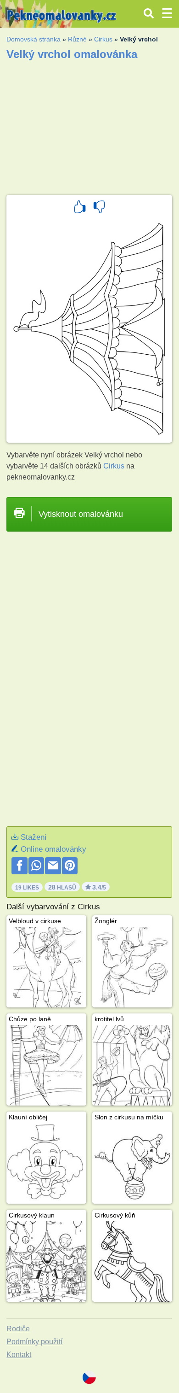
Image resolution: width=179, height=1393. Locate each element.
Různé (77, 39)
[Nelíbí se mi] (99, 208)
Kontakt (18, 1354)
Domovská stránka (33, 39)
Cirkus (103, 39)
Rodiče (18, 1329)
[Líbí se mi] (80, 208)
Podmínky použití (34, 1342)
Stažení (34, 837)
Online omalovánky (53, 849)
